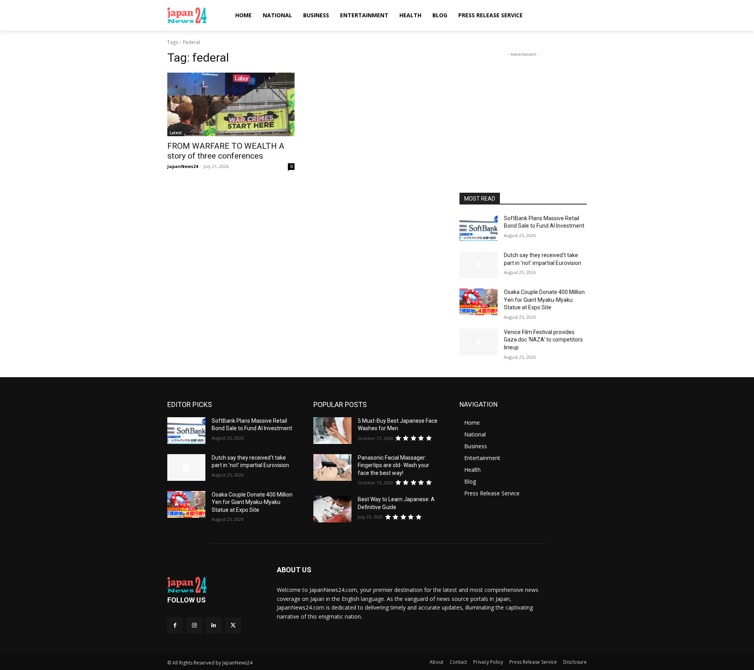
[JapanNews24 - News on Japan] (212, 585)
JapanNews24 (182, 166)
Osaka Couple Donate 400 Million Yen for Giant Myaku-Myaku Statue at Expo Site (544, 299)
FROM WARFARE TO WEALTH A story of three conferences (225, 151)
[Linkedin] (213, 625)
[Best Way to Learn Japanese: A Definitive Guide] (332, 509)
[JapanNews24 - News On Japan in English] (194, 15)
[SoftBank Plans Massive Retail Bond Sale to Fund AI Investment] (478, 228)
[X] (233, 625)
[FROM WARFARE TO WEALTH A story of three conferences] (231, 104)
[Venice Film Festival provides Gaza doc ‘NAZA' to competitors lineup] (478, 342)
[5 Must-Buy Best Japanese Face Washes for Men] (332, 430)
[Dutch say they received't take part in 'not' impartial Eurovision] (478, 265)
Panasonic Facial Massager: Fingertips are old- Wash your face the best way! (393, 465)
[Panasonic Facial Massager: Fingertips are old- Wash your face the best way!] (332, 467)
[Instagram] (194, 625)
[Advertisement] (523, 107)
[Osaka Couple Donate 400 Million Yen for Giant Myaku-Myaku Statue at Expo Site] (478, 301)
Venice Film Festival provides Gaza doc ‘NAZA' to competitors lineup (543, 340)
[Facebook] (175, 625)
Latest (176, 132)
